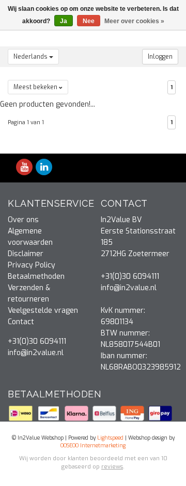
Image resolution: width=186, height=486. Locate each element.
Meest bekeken (36, 87)
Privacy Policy (31, 265)
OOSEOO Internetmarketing (93, 445)
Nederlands (31, 57)
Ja (63, 21)
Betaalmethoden (36, 276)
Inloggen (160, 57)
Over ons (23, 220)
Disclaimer (25, 254)
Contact (21, 322)
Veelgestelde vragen (43, 310)
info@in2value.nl (36, 353)
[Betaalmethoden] (22, 413)
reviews (112, 467)
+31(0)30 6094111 (37, 341)
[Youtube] (24, 168)
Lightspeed (110, 437)
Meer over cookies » (134, 21)
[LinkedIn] (44, 168)
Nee (89, 21)
